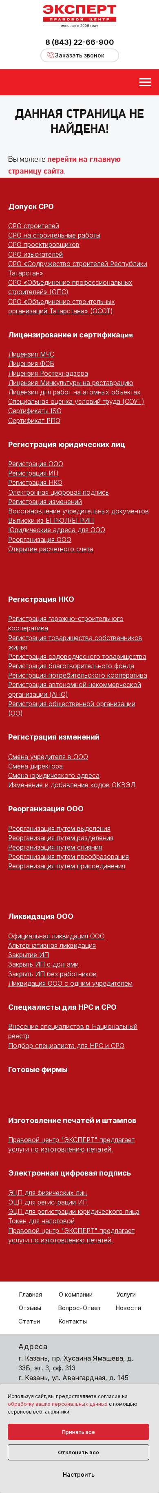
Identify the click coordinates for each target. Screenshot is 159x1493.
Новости (128, 1308)
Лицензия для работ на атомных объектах (74, 392)
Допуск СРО (31, 206)
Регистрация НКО (35, 482)
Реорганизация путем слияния (55, 847)
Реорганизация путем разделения (60, 838)
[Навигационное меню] (145, 82)
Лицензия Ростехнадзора (48, 373)
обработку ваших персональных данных (58, 1404)
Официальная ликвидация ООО (56, 936)
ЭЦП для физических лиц (47, 1193)
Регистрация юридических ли (64, 444)
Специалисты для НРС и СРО (62, 1007)
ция (126, 335)
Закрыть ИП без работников (52, 974)
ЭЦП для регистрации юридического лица (73, 1211)
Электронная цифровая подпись (58, 492)
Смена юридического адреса (53, 775)
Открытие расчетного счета (50, 549)
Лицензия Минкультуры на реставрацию (70, 383)
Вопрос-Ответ (80, 1308)
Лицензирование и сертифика (64, 334)
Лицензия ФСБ (31, 363)
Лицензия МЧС (31, 354)
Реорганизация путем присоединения (66, 866)
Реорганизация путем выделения (59, 828)
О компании (76, 1294)
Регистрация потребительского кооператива (77, 675)
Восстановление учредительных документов (78, 511)
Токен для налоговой (41, 1221)
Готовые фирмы (38, 1069)
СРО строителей (33, 226)
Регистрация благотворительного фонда (71, 666)
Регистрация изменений (45, 502)
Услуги (126, 1294)
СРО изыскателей (35, 254)
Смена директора (35, 766)
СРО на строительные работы (54, 235)
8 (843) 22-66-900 (79, 42)
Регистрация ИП (33, 473)
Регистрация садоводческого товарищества (77, 656)
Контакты (72, 1321)
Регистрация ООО (35, 464)
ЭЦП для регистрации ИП (48, 1202)
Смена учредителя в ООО (48, 757)
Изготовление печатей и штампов (72, 1120)
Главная (30, 1294)
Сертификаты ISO (35, 411)
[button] (79, 55)
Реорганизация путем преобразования (68, 856)
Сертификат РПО (34, 420)
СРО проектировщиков (44, 244)
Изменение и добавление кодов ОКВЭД (72, 785)
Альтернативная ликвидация (52, 945)
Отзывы (30, 1308)
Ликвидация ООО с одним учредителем (70, 983)
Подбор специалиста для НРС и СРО (66, 1046)
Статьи (29, 1321)
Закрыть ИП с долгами (43, 964)
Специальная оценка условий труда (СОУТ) (76, 401)
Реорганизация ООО (39, 539)
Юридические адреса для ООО (56, 530)
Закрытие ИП (28, 955)
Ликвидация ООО (40, 916)
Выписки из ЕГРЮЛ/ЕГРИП (51, 520)
